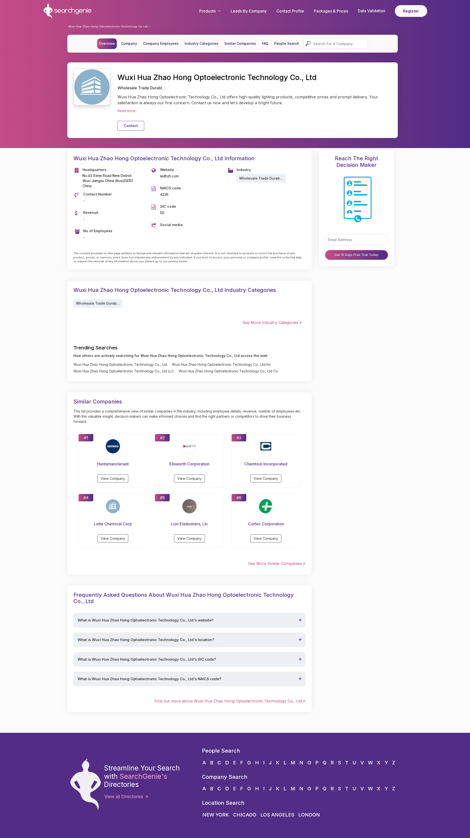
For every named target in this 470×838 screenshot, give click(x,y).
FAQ (265, 43)
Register (411, 11)
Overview (107, 43)
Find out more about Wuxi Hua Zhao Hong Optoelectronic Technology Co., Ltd (228, 701)
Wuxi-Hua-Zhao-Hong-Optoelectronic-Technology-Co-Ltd (108, 26)
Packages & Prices (331, 11)
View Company (113, 478)
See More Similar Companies (275, 563)
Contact (131, 126)
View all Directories (125, 796)
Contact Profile (290, 11)
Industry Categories (201, 43)
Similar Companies (240, 43)
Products (207, 11)
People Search (286, 43)
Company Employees (161, 43)
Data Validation (371, 10)
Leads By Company (249, 11)
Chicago (244, 815)
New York (215, 815)
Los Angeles (277, 815)
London (309, 815)
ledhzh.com (169, 176)
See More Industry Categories (270, 322)
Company (129, 43)
